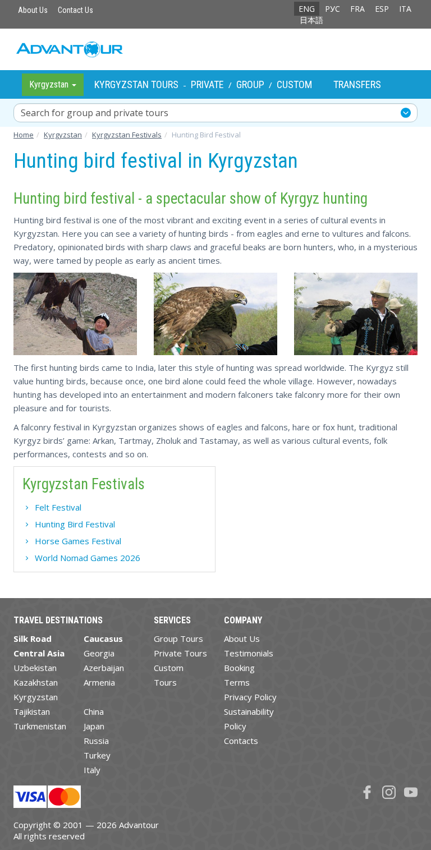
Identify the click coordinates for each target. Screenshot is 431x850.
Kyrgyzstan (35, 696)
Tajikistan (31, 711)
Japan (94, 726)
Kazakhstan (35, 682)
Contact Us (75, 10)
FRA (357, 8)
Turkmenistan (39, 726)
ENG (307, 8)
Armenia (99, 682)
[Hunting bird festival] (75, 314)
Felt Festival (58, 507)
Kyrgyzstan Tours (136, 84)
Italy (92, 769)
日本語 (311, 20)
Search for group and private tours (94, 113)
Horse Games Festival (78, 540)
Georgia (99, 653)
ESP (382, 8)
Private (207, 84)
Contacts (241, 740)
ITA (405, 8)
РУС (332, 8)
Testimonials (248, 653)
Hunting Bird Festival (75, 524)
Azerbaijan (104, 667)
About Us (33, 10)
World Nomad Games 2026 (87, 557)
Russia (96, 740)
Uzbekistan (35, 667)
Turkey (97, 755)
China (94, 711)
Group (250, 84)
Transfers (357, 84)
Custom (294, 84)
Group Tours (178, 638)
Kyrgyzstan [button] (50, 84)
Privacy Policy (250, 696)
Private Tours (180, 653)
